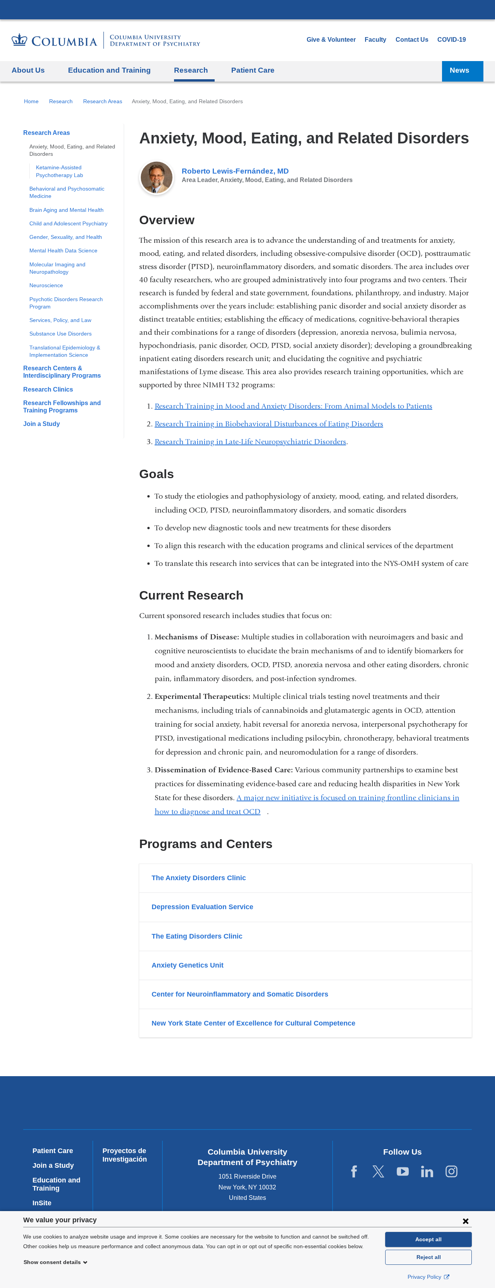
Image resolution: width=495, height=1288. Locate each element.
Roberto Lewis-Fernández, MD (235, 171)
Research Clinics (48, 389)
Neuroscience (46, 285)
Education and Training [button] (109, 70)
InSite (41, 1203)
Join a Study (41, 424)
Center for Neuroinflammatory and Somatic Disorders (240, 994)
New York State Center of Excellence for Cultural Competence (253, 1023)
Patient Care (253, 70)
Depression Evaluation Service (202, 907)
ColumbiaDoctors (414, 1103)
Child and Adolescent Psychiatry (68, 223)
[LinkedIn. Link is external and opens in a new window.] (427, 1171)
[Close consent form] (465, 1221)
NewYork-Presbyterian (192, 1104)
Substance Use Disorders (60, 334)
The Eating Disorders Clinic (197, 936)
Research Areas (102, 101)
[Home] (106, 40)
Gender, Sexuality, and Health (65, 237)
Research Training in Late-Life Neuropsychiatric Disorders (250, 441)
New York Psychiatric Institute (303, 1104)
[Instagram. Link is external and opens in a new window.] (451, 1171)
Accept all (428, 1239)
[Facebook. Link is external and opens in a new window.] (354, 1171)
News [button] (459, 70)
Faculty (375, 39)
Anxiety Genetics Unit (188, 965)
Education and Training (56, 1184)
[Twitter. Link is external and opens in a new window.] (378, 1171)
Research (61, 101)
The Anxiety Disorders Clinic (199, 878)
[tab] (305, 878)
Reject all (428, 1257)
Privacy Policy (425, 1277)
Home (31, 101)
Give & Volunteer (331, 39)
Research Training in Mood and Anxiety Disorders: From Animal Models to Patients (293, 406)
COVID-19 (451, 39)
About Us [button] (28, 70)
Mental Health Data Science (63, 250)
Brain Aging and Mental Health (66, 210)
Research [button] (191, 70)
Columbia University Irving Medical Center (247, 9)
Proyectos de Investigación (124, 1155)
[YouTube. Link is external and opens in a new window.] (402, 1171)
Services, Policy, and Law (60, 320)
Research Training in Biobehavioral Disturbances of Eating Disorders (269, 423)
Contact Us (412, 39)
